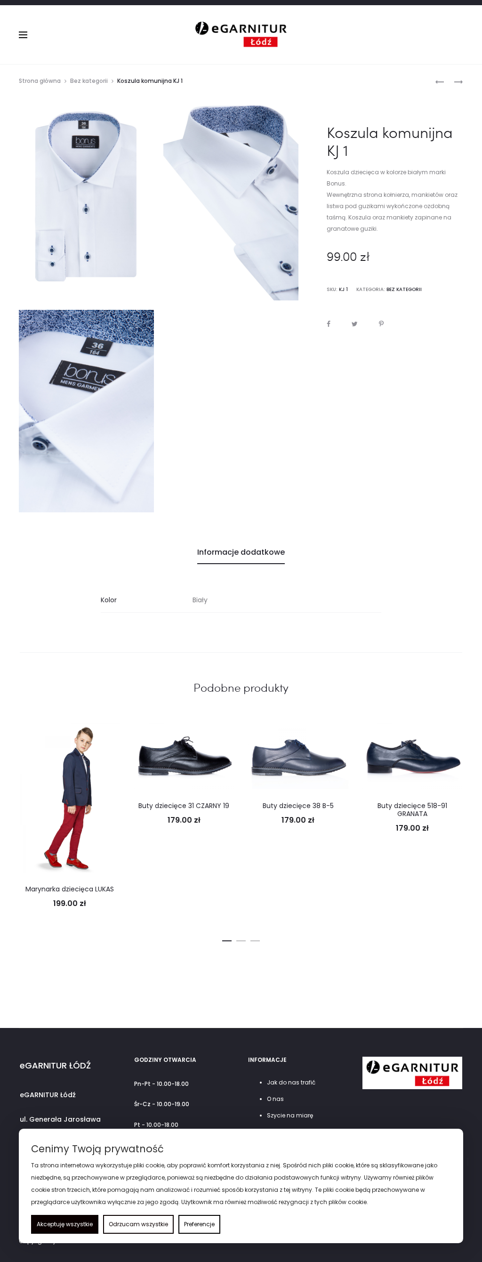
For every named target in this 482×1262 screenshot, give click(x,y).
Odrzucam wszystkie (138, 1224)
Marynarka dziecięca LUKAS (69, 889)
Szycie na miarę (290, 1115)
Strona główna (40, 81)
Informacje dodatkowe (241, 552)
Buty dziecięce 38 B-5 (298, 805)
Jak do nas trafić (291, 1082)
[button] (227, 939)
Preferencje (199, 1224)
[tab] (241, 552)
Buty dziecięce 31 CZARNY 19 (183, 805)
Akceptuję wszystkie (65, 1224)
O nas (275, 1099)
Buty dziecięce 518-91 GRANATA (412, 809)
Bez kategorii (89, 81)
